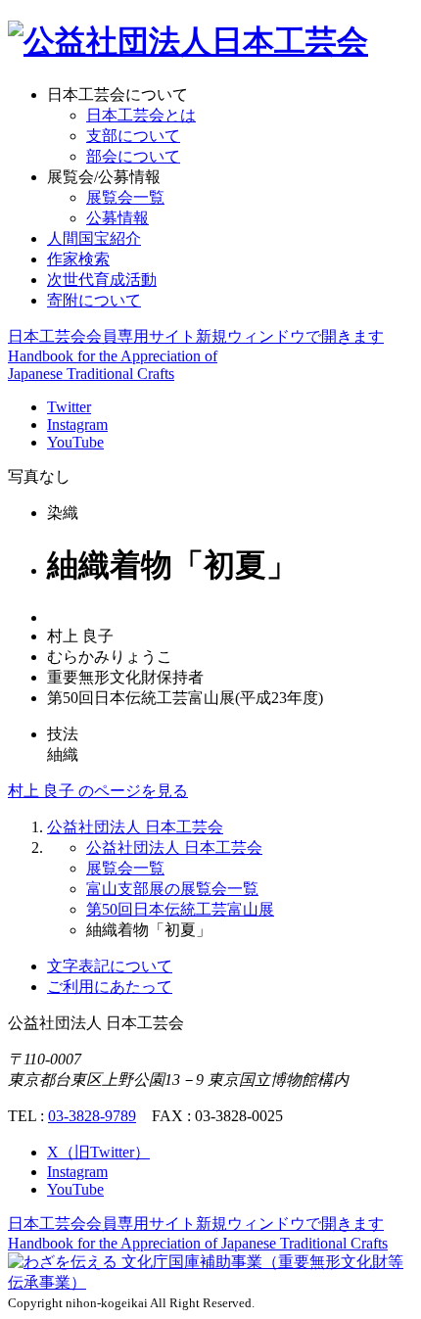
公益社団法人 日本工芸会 (135, 827)
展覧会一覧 (125, 197)
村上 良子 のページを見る (98, 790)
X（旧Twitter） (98, 1152)
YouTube (75, 442)
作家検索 (78, 259)
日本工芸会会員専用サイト (196, 336)
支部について (133, 135)
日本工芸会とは (141, 115)
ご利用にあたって (109, 986)
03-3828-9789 (92, 1115)
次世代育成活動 (102, 279)
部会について (133, 156)
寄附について (94, 300)
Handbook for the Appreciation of (198, 1243)
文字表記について (109, 966)
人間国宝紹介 (94, 238)
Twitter (69, 407)
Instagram (77, 424)
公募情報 (117, 218)
